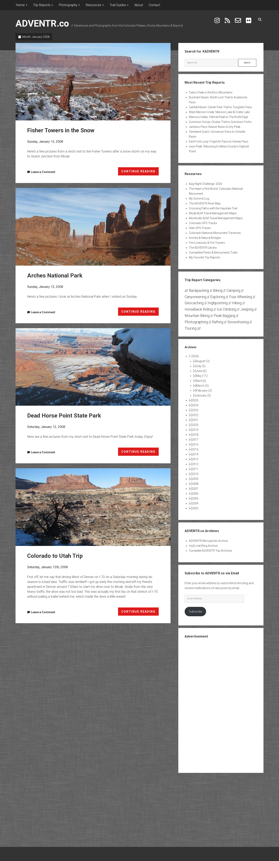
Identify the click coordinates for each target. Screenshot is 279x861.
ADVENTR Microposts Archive (208, 540)
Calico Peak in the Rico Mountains (210, 92)
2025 (195, 400)
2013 (195, 459)
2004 (195, 503)
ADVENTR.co (42, 23)
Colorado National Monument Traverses (215, 233)
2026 (195, 356)
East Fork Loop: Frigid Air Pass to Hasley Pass (218, 141)
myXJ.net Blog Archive (203, 545)
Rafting (217, 322)
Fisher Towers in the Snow (93, 81)
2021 (195, 420)
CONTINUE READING (140, 173)
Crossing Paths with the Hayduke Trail (213, 208)
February (204, 390)
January (203, 395)
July (200, 366)
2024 (195, 405)
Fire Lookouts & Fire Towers (207, 242)
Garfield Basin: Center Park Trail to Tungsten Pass (220, 107)
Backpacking (199, 290)
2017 (195, 439)
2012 (195, 464)
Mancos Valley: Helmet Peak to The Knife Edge (218, 117)
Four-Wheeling (240, 297)
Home (20, 5)
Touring (190, 328)
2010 (195, 474)
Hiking (237, 303)
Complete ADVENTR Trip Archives (210, 550)
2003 (195, 508)
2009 (195, 478)
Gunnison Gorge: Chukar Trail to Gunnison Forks (220, 121)
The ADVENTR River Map (205, 203)
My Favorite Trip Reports (204, 257)
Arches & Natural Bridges (205, 237)
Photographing (196, 322)
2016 (195, 444)
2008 (195, 483)
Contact (154, 5)
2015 (195, 449)
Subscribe (195, 611)
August (203, 361)
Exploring (217, 297)
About (138, 5)
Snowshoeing (238, 322)
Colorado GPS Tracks (203, 223)
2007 (195, 488)
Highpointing (218, 303)
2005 (195, 498)
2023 (195, 410)
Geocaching (194, 303)
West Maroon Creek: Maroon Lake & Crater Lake (219, 112)
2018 (195, 434)
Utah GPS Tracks (200, 228)
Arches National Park (93, 226)
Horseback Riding (199, 309)
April (201, 380)
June (201, 371)
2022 (195, 415)
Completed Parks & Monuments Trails (213, 252)
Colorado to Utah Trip (93, 507)
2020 (195, 425)
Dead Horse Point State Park (93, 367)
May (202, 375)
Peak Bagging (224, 315)
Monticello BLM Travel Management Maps (216, 218)
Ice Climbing (226, 309)
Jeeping (246, 309)
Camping (233, 290)
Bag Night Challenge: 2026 (205, 183)
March (202, 385)
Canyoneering (195, 297)
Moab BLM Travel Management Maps (213, 213)
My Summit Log (199, 198)
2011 (195, 469)
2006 (195, 493)
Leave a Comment (43, 172)
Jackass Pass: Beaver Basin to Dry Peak (214, 126)
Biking (217, 290)
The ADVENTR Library (203, 247)
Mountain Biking (197, 315)
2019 (195, 429)
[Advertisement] (220, 705)
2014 (195, 454)
